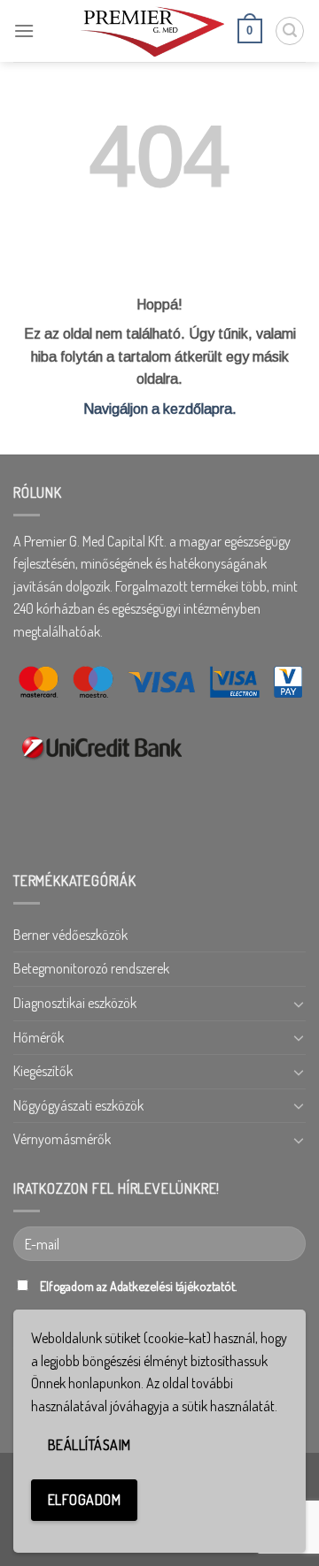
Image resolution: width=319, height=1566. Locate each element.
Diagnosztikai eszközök (74, 1003)
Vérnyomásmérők (62, 1139)
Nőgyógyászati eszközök (78, 1105)
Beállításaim (89, 1445)
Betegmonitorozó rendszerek (91, 968)
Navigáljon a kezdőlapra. (160, 408)
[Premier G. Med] (152, 30)
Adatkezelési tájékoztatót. (173, 1286)
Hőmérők (38, 1037)
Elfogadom (84, 1500)
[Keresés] (290, 31)
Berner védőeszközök (70, 934)
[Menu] (24, 30)
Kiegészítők (43, 1071)
